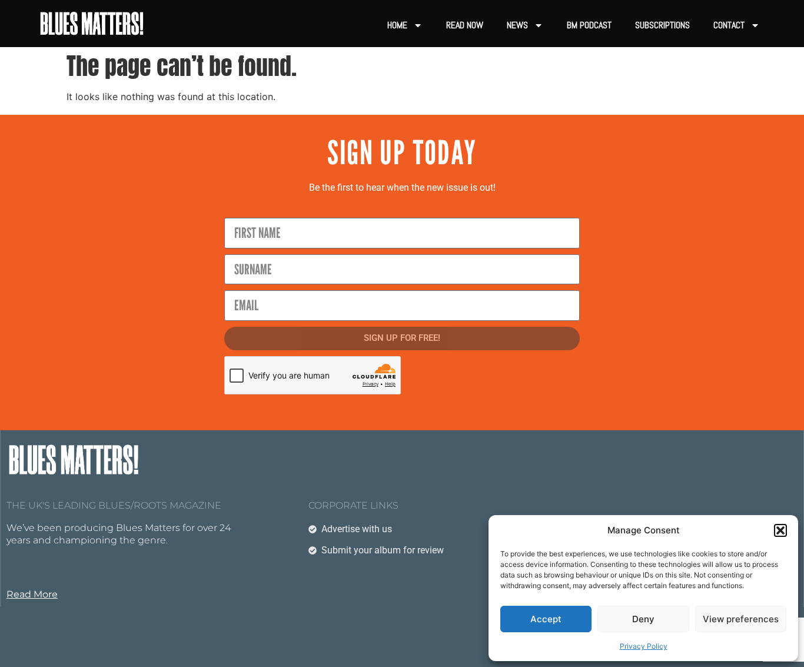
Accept (546, 619)
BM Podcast (589, 25)
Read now (464, 25)
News (517, 25)
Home (397, 25)
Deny (643, 619)
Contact (729, 25)
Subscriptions (662, 25)
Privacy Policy (643, 646)
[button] (780, 530)
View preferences (741, 619)
